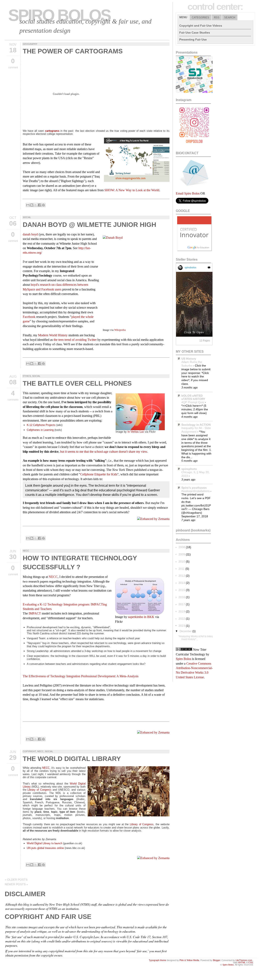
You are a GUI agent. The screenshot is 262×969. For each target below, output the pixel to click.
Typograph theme (157, 960)
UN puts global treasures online (46, 848)
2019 (181, 611)
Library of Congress (39, 789)
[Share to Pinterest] (43, 205)
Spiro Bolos (59, 15)
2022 (181, 618)
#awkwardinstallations (195, 491)
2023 (181, 625)
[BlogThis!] (32, 205)
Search (229, 17)
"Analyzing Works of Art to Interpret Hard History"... (197, 637)
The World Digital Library (72, 758)
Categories (200, 17)
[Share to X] (36, 205)
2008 (181, 547)
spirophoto (189, 468)
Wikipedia (120, 330)
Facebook (29, 316)
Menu (183, 17)
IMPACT (35, 613)
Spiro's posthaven (194, 487)
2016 (181, 597)
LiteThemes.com (244, 960)
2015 (181, 590)
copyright (29, 751)
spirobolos (190, 267)
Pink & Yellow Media (189, 960)
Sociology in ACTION (196, 424)
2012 (181, 575)
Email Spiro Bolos (188, 193)
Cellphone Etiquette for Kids (98, 474)
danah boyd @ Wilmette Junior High (89, 224)
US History (188, 358)
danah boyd (30, 234)
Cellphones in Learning (40, 429)
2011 (181, 568)
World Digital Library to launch (45, 843)
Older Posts (16, 879)
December (186, 631)
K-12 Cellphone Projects (41, 425)
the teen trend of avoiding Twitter (75, 339)
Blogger (216, 960)
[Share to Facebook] (39, 205)
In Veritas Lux (136, 431)
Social (27, 217)
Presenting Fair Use (193, 39)
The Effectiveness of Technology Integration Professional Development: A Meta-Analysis (80, 676)
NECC (26, 550)
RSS (216, 17)
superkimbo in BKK (141, 617)
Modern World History (53, 335)
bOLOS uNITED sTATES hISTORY (193, 397)
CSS (250, 962)
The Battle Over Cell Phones (77, 383)
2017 (181, 604)
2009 (181, 554)
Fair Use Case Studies (194, 32)
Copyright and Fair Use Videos (200, 25)
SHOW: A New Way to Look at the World (131, 190)
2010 (181, 561)
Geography (30, 44)
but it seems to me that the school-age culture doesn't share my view (103, 451)
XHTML (242, 962)
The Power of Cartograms (73, 51)
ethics (27, 376)
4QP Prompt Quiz (193, 402)
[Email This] (28, 205)
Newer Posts (16, 884)
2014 (181, 582)
